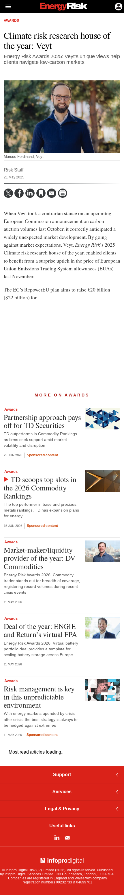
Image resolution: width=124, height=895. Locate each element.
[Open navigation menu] (5, 6)
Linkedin (56, 837)
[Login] (118, 6)
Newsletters (67, 837)
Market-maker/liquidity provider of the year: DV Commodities (39, 558)
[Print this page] (62, 193)
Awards (11, 21)
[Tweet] (8, 193)
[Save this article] (41, 193)
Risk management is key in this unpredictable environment (39, 696)
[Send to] (51, 193)
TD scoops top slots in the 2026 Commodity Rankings (40, 487)
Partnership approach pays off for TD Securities (42, 421)
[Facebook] (19, 193)
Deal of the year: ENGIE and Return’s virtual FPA (40, 630)
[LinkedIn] (30, 193)
